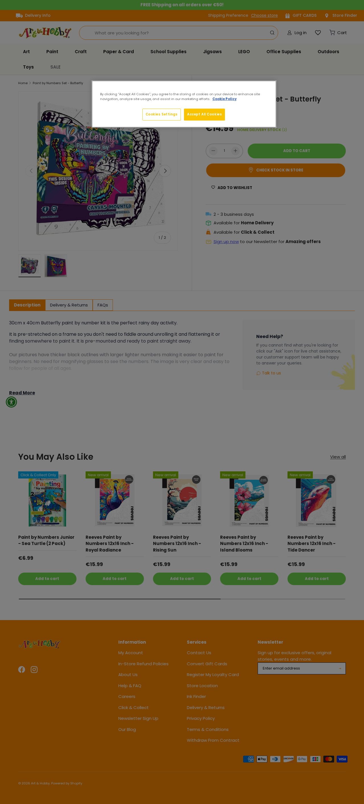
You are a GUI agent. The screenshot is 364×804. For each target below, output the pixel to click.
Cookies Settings (162, 114)
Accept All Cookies (204, 114)
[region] (184, 104)
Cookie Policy (224, 99)
